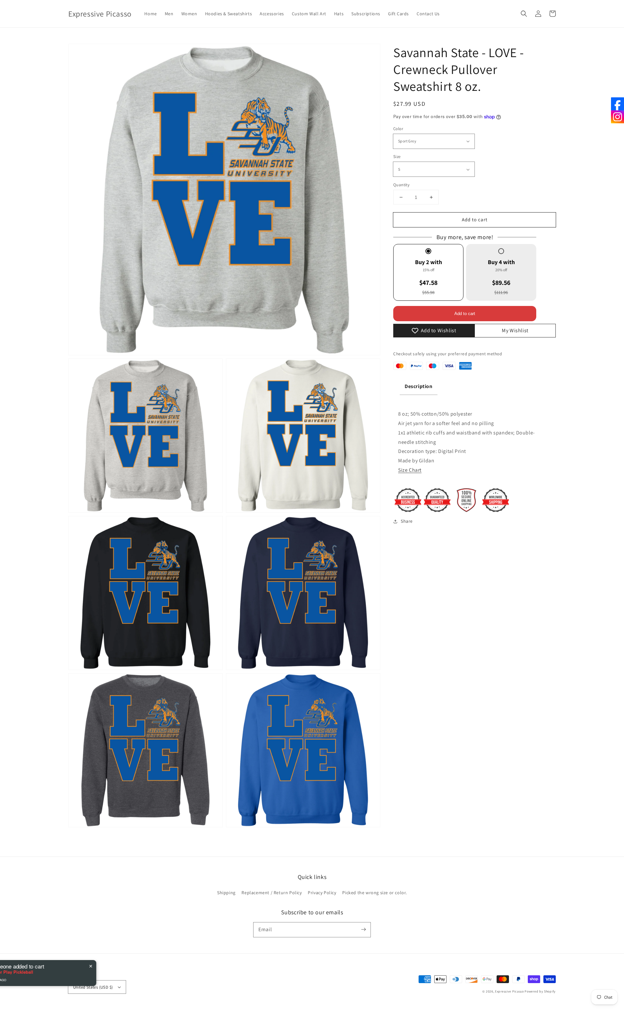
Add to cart (475, 219)
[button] (524, 13)
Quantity (401, 185)
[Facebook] (617, 103)
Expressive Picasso (509, 991)
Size (397, 157)
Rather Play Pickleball (70, 972)
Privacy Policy (322, 892)
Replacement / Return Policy (271, 892)
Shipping (226, 892)
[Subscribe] (363, 929)
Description (419, 386)
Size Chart (410, 470)
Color (398, 128)
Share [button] (407, 521)
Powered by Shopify (540, 991)
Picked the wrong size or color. (374, 892)
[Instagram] (617, 116)
